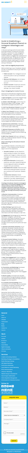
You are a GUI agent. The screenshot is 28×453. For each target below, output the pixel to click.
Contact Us (4, 328)
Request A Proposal (14, 451)
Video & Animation (6, 349)
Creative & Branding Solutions (9, 357)
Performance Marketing (7, 365)
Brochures (4, 340)
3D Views (3, 351)
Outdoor (3, 338)
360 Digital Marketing (6, 363)
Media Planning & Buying (7, 361)
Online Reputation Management (9, 378)
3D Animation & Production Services (10, 380)
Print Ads (3, 336)
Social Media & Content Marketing (10, 367)
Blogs (2, 323)
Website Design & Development (9, 373)
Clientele (3, 319)
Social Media (4, 344)
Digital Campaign (5, 347)
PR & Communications (7, 369)
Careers (3, 330)
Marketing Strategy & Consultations (10, 359)
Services (4, 354)
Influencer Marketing (6, 371)
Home (2, 315)
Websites (3, 342)
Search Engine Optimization (8, 375)
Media (2, 326)
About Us (3, 317)
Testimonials (4, 321)
